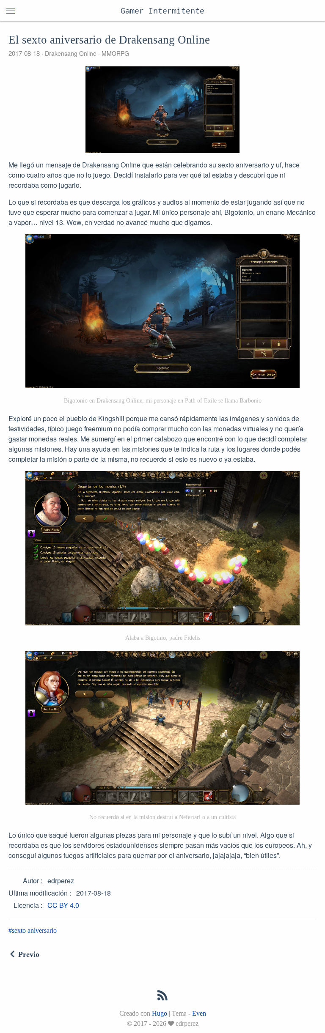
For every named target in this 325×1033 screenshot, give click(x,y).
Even (199, 1013)
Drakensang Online (70, 53)
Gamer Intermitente (162, 10)
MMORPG (114, 53)
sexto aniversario (34, 930)
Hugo (159, 1013)
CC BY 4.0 (63, 905)
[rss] (162, 997)
